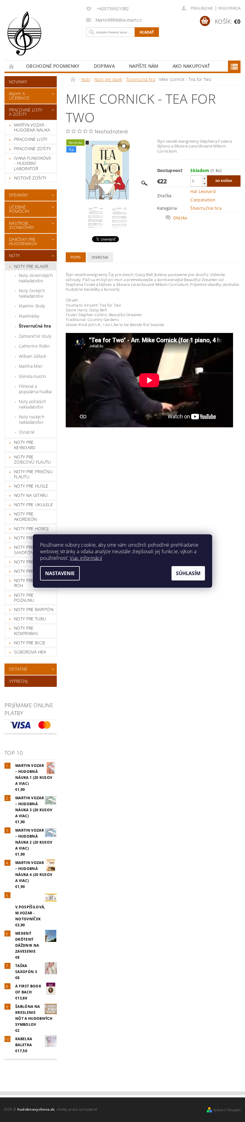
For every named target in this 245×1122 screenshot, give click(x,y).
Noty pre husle (31, 486)
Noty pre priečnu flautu (33, 474)
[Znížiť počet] (204, 183)
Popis (76, 257)
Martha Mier (31, 366)
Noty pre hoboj (31, 528)
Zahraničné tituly (35, 336)
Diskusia (100, 257)
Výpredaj (18, 681)
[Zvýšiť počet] (204, 178)
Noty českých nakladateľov (32, 293)
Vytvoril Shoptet (227, 1109)
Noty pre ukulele (33, 504)
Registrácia (229, 8)
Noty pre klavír (31, 266)
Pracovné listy (30, 139)
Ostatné (27, 432)
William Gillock (33, 356)
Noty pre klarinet (33, 538)
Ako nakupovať (191, 66)
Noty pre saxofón (24, 549)
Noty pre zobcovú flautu (32, 459)
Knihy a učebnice (19, 96)
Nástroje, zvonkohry (21, 225)
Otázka (180, 218)
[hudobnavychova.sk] (43, 37)
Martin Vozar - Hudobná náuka (32, 127)
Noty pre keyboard (25, 444)
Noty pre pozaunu (24, 597)
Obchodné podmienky (52, 66)
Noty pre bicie (29, 643)
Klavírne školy (32, 306)
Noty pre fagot (31, 562)
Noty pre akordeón (25, 516)
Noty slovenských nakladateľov (36, 277)
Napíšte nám (143, 66)
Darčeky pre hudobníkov (23, 241)
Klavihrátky (29, 316)
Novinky (18, 82)
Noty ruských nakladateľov (31, 419)
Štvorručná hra (35, 326)
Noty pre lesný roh (30, 583)
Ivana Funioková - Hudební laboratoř (32, 163)
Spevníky (18, 195)
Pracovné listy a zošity (25, 112)
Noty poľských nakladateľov (32, 404)
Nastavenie (60, 573)
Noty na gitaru (31, 495)
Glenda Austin (32, 376)
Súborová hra (30, 652)
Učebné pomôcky (19, 209)
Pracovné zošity (32, 148)
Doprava (104, 66)
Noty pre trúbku (32, 571)
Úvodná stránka (11, 66)
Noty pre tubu (30, 619)
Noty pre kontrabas (26, 630)
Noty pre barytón (33, 609)
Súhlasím (188, 573)
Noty (14, 255)
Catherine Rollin (34, 346)
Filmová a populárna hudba (35, 388)
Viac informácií (86, 558)
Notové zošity (30, 178)
